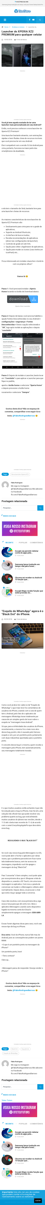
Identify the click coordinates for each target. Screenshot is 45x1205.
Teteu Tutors (7, 1100)
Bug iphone (25, 1049)
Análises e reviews (18, 27)
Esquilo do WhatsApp (11, 1053)
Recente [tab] (9, 543)
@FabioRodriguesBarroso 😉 (25, 416)
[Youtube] (33, 20)
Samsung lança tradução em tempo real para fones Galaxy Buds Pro (22, 4)
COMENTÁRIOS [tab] (36, 543)
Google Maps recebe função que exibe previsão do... (29, 592)
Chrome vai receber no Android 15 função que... (28, 579)
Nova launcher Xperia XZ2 (20, 474)
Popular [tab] (23, 543)
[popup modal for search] (40, 19)
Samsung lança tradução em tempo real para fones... (27, 565)
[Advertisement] (22, 96)
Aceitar (38, 1201)
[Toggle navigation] (5, 19)
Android (17, 549)
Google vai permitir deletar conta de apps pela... (26, 552)
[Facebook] (29, 20)
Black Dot (15, 1049)
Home (6, 27)
